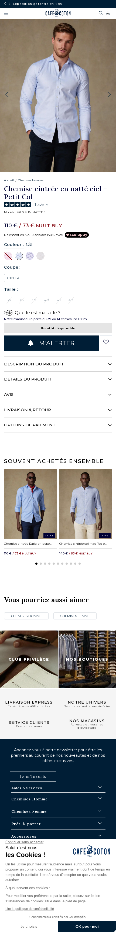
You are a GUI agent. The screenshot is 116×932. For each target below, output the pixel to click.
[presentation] (5, 3)
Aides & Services (26, 788)
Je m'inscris (33, 776)
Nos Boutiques (87, 659)
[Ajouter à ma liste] (106, 342)
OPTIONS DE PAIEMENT (30, 424)
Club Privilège (29, 659)
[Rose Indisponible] (8, 255)
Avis (8, 394)
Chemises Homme (30, 180)
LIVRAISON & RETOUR (27, 409)
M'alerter (55, 343)
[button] (109, 94)
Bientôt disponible (58, 328)
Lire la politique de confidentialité (29, 909)
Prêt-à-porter (26, 823)
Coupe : (12, 267)
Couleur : (14, 244)
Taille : (11, 289)
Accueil (9, 180)
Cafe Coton (58, 13)
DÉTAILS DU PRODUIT (28, 379)
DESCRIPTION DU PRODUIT (34, 363)
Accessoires (23, 836)
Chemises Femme (75, 616)
